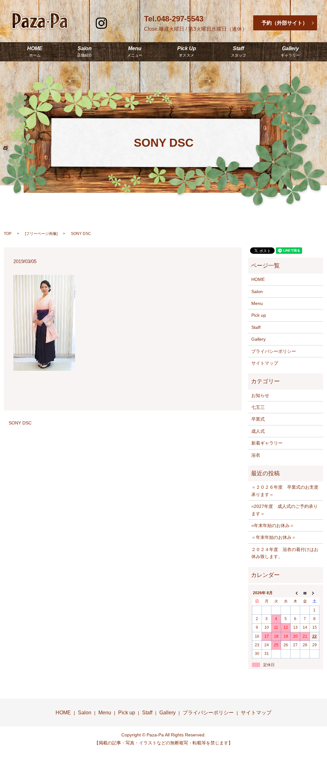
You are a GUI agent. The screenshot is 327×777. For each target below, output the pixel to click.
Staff (238, 52)
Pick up (258, 315)
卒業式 (258, 419)
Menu (134, 52)
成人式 (258, 431)
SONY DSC (20, 422)
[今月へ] (305, 593)
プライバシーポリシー (273, 351)
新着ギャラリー (267, 443)
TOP (7, 233)
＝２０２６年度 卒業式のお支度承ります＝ (284, 491)
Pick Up (186, 52)
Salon (84, 52)
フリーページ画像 (41, 233)
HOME (34, 52)
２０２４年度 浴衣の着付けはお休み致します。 (284, 553)
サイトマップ (264, 363)
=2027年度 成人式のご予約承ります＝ (284, 510)
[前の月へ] (295, 593)
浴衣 (255, 455)
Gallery (290, 52)
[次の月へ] (314, 593)
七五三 (258, 407)
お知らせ (260, 395)
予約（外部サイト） (285, 23)
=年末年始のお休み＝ (272, 525)
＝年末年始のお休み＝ (273, 537)
